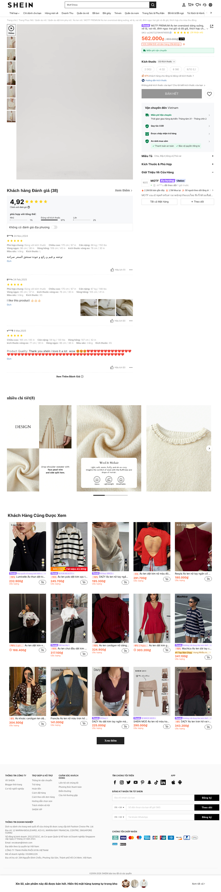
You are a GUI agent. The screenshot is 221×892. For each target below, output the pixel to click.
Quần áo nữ (40, 20)
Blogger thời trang (13, 784)
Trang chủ (12, 20)
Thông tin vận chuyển (42, 780)
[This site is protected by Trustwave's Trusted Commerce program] (114, 844)
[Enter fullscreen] (129, 176)
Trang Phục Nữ (26, 20)
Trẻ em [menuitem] (117, 13)
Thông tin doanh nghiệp (19, 822)
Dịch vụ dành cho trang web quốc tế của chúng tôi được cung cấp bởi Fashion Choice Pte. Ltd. (49, 826)
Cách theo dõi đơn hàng (43, 797)
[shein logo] (20, 5)
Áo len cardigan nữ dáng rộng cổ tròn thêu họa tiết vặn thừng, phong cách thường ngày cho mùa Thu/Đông (111, 645)
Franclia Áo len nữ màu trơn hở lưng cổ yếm (69, 718)
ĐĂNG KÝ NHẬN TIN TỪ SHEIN (127, 791)
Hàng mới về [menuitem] (51, 13)
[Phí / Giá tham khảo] (165, 39)
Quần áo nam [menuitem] (132, 13)
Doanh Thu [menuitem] (67, 13)
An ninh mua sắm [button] (159, 141)
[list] (139, 782)
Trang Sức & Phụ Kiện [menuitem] (153, 13)
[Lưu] (209, 93)
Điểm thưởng (65, 791)
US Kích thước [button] (165, 61)
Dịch (9, 261)
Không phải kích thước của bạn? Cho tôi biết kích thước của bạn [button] (173, 85)
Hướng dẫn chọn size (42, 801)
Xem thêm (110, 740)
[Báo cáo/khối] (131, 270)
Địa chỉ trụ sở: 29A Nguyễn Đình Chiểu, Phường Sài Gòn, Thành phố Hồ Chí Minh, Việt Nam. (48, 858)
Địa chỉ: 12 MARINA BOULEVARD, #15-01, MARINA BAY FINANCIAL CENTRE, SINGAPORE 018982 (48, 831)
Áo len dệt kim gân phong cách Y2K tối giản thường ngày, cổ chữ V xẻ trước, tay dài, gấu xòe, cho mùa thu (152, 645)
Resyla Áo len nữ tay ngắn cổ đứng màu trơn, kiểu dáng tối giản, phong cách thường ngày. (193, 573)
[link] (191, 5)
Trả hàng (36, 784)
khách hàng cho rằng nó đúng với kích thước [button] (168, 76)
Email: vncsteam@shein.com (18, 843)
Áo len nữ (77, 20)
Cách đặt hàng (39, 793)
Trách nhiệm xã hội (41, 805)
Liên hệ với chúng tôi (68, 783)
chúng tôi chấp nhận (124, 832)
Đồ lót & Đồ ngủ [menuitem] (176, 13)
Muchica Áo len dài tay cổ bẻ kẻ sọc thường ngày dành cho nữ (194, 648)
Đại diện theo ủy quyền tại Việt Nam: (22, 846)
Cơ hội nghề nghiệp (14, 789)
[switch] (54, 227)
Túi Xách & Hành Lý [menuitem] (197, 13)
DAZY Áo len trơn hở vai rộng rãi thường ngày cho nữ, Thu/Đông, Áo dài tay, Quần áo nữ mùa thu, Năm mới (194, 721)
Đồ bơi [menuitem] (96, 13)
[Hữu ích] (112, 270)
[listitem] (27, 555)
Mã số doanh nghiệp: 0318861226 (21, 854)
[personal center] (184, 5)
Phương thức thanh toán (70, 787)
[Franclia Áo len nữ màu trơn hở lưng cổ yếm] (69, 691)
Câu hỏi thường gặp (68, 795)
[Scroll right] (211, 13)
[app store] (173, 784)
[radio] (148, 69)
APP (173, 776)
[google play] (179, 784)
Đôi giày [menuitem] (107, 13)
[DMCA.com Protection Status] (123, 844)
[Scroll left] (207, 13)
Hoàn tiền (36, 789)
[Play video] (75, 102)
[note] (69, 569)
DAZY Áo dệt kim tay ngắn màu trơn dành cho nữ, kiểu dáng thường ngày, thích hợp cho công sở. (110, 721)
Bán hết (172, 93)
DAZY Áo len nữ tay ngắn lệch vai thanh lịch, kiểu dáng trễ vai (111, 576)
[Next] (209, 448)
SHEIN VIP (37, 809)
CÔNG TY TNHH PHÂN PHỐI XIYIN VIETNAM (26, 850)
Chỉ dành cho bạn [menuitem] (32, 13)
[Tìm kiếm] (152, 5)
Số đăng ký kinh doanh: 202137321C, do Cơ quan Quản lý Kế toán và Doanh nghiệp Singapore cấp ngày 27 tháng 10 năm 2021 (50, 837)
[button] (205, 5)
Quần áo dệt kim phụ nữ (59, 20)
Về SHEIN (10, 780)
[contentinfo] (165, 838)
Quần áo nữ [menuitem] (83, 13)
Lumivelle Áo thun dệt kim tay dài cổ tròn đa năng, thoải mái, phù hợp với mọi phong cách (28, 576)
